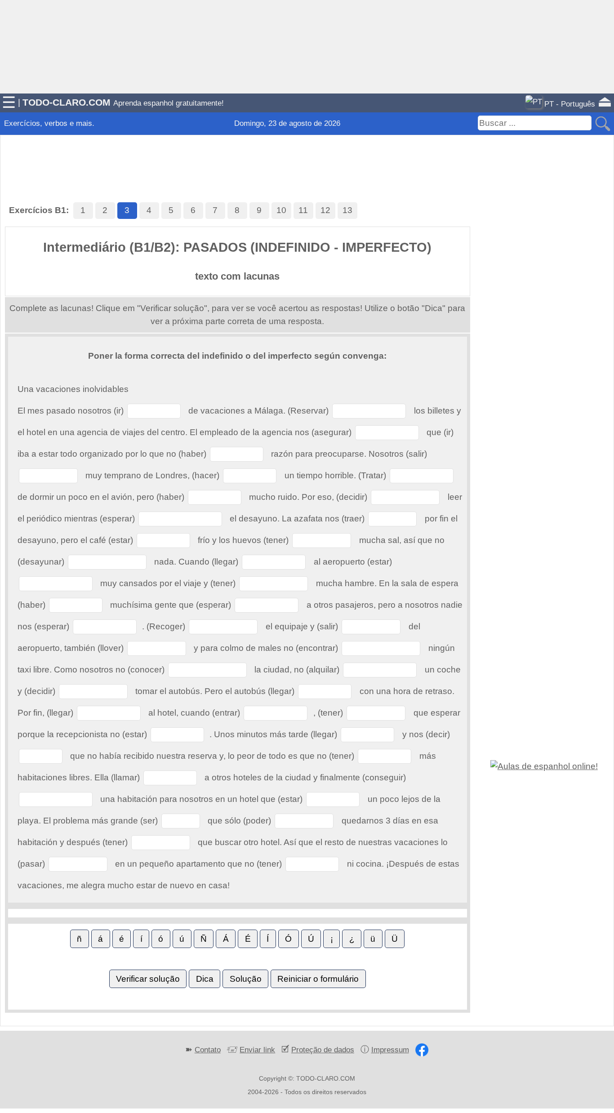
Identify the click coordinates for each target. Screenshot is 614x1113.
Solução (246, 979)
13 (347, 210)
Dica (205, 979)
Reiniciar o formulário (318, 979)
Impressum (390, 1049)
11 (303, 210)
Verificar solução (148, 979)
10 (281, 210)
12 (325, 210)
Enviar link (257, 1049)
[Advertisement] (307, 157)
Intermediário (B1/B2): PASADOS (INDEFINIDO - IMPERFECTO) (237, 247)
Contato (208, 1049)
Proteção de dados (322, 1049)
